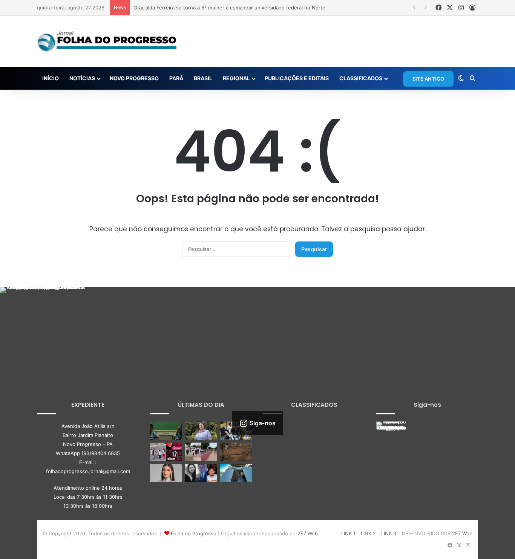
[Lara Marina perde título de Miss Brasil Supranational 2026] (166, 473)
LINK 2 (368, 533)
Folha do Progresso (193, 533)
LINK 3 (388, 533)
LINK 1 (348, 533)
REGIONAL (236, 78)
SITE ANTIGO (428, 79)
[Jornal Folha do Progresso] (106, 41)
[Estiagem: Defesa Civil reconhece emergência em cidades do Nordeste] (236, 452)
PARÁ (176, 78)
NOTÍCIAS (82, 78)
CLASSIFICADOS (360, 78)
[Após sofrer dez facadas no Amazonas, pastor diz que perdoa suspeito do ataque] (236, 473)
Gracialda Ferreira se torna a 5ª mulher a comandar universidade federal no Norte (229, 8)
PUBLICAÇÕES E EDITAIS (297, 78)
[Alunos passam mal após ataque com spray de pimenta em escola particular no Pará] (166, 431)
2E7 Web (307, 533)
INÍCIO (50, 78)
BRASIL (203, 78)
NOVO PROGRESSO (134, 78)
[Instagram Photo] (43, 330)
